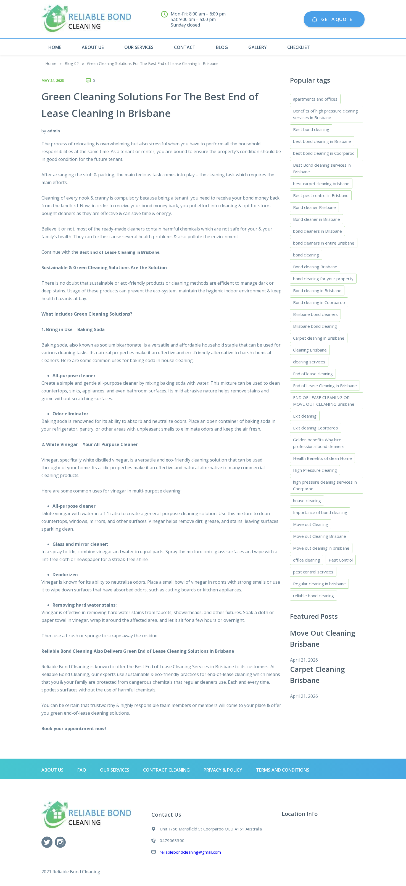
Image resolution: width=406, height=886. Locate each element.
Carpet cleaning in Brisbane (318, 338)
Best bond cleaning (311, 129)
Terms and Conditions (282, 770)
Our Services (139, 47)
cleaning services (309, 362)
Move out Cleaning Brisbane (319, 536)
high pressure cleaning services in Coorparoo (325, 485)
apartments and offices (315, 99)
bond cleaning (306, 255)
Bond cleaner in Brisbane (316, 219)
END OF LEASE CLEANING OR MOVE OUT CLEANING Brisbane (323, 401)
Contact (185, 47)
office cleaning (306, 560)
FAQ (81, 770)
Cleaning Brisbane (310, 350)
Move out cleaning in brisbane (321, 548)
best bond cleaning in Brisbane (322, 141)
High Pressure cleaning (315, 470)
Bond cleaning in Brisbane (317, 290)
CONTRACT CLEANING (166, 770)
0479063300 (277, 22)
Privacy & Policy (223, 770)
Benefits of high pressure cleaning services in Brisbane (325, 114)
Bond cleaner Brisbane (314, 207)
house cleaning (307, 500)
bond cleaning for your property (323, 278)
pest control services (313, 572)
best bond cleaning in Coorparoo (324, 153)
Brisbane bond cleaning (315, 326)
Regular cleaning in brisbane (319, 583)
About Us (93, 47)
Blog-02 (72, 63)
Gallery (257, 47)
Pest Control (341, 560)
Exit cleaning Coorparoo (315, 428)
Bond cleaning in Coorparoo (319, 302)
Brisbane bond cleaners (315, 314)
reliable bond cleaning (313, 595)
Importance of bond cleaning (320, 512)
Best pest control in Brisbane (321, 195)
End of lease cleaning (313, 373)
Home (54, 47)
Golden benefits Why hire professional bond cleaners (318, 443)
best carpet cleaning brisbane (321, 183)
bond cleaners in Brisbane (317, 231)
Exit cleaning (305, 416)
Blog (222, 47)
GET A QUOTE (338, 19)
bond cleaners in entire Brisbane (323, 243)
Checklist (298, 47)
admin (53, 130)
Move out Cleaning (310, 524)
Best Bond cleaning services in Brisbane (322, 168)
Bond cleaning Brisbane (315, 266)
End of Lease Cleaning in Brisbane (325, 385)
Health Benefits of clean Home (322, 458)
